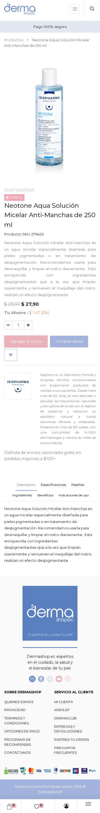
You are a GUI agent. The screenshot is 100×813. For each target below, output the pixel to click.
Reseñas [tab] (77, 485)
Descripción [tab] (26, 485)
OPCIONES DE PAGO (22, 731)
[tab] (22, 495)
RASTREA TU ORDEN (71, 740)
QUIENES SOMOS (18, 702)
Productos (13, 40)
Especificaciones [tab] (53, 485)
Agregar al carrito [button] (26, 341)
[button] (10, 355)
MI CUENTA (63, 702)
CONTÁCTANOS (17, 753)
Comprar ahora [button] (69, 341)
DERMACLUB (65, 718)
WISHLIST (62, 710)
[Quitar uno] (8, 325)
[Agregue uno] (28, 325)
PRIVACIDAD (15, 710)
